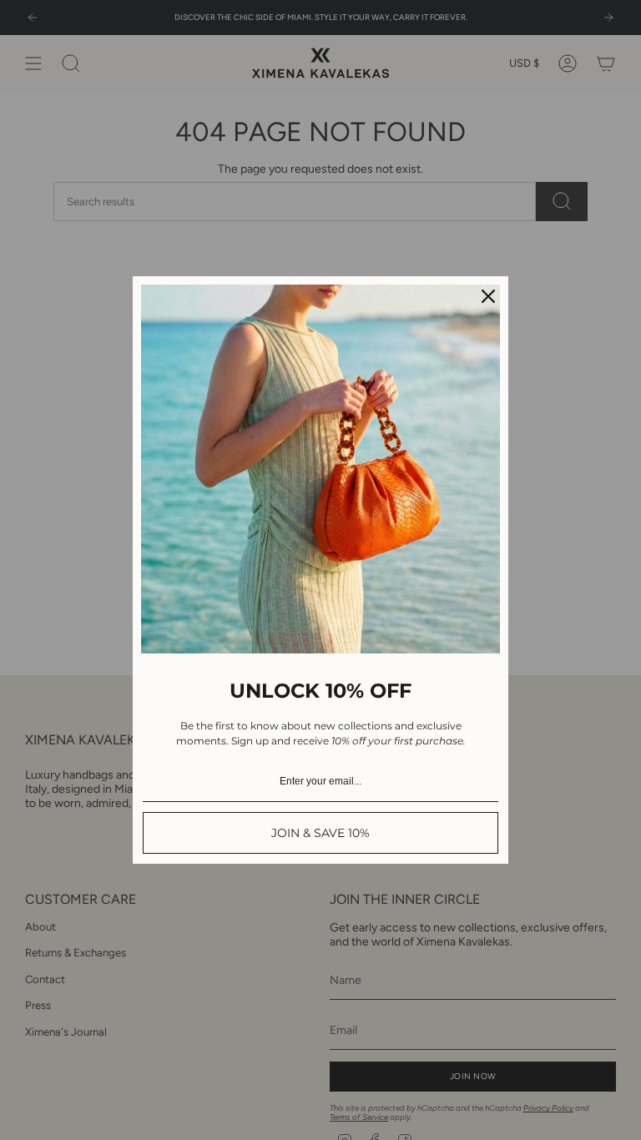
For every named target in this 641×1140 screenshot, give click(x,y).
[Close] (488, 296)
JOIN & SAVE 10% (320, 832)
